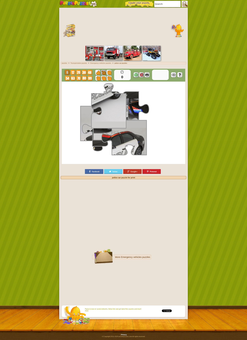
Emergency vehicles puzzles (135, 257)
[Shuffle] (136, 74)
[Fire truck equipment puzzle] (94, 60)
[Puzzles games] (78, 4)
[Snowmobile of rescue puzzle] (152, 60)
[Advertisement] (123, 26)
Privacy (124, 335)
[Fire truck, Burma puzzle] (132, 60)
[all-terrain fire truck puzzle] (113, 60)
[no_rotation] (141, 74)
